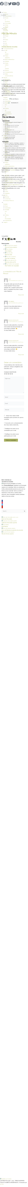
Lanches (5, 88)
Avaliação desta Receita (10, 372)
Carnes (7, 34)
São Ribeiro (11, 301)
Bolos (6, 14)
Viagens (5, 115)
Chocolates (8, 23)
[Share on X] (6, 239)
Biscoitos (7, 79)
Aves (6, 32)
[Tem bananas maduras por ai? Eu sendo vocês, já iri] (10, 1032)
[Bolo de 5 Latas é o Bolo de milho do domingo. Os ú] (3, 992)
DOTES (2, 1184)
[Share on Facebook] (3, 239)
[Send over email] (14, 239)
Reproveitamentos (9, 59)
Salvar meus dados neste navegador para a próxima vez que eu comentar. (13, 417)
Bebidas (7, 90)
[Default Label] (2, 507)
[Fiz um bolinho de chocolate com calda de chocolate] (24, 764)
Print (5, 114)
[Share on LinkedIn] (11, 239)
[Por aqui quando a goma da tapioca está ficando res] (17, 686)
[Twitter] (2, 505)
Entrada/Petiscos (9, 94)
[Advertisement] (14, 65)
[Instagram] (2, 503)
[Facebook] (2, 501)
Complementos (9, 72)
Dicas (6, 99)
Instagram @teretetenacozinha (15, 184)
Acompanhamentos (8, 48)
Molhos (7, 70)
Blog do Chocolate (13, 320)
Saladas (7, 61)
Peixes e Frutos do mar (6, 39)
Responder (21, 294)
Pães (6, 83)
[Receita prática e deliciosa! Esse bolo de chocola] (10, 757)
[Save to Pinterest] (8, 239)
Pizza (6, 81)
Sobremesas (8, 16)
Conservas (7, 92)
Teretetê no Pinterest (14, 181)
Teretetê (12, 170)
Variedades (8, 101)
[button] (14, 12)
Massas (5, 77)
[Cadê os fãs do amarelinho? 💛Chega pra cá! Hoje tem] (17, 970)
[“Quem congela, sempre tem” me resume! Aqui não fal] (24, 977)
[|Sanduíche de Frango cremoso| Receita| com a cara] (3, 704)
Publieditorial (8, 113)
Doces (5, 12)
